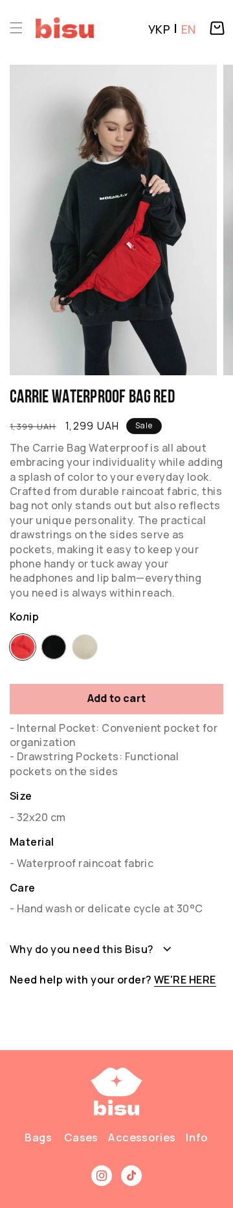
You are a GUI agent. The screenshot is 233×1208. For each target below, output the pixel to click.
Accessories (141, 1137)
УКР (159, 29)
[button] (16, 28)
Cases (81, 1137)
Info (197, 1137)
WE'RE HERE (185, 979)
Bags (38, 1137)
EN (188, 29)
